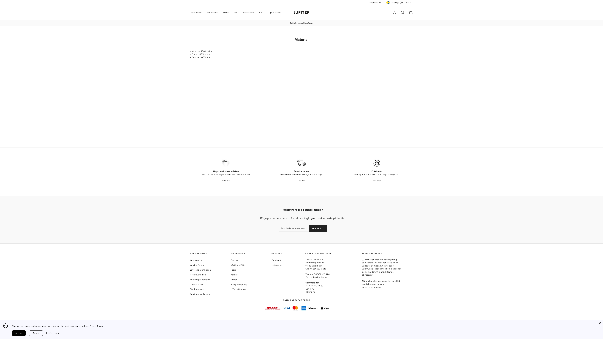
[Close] (599, 323)
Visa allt (226, 180)
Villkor (234, 279)
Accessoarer (248, 12)
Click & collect (197, 284)
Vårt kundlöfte (238, 265)
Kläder (226, 12)
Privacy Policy (96, 326)
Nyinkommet (196, 12)
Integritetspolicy (239, 284)
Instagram (277, 265)
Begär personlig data (200, 294)
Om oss (234, 260)
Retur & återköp (198, 274)
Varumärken (212, 12)
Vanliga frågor (197, 265)
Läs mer (301, 180)
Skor (236, 12)
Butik (261, 12)
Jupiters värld (274, 12)
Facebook (276, 260)
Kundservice (196, 260)
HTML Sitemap (238, 289)
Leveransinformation (200, 270)
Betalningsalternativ (200, 279)
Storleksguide (197, 289)
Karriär (234, 274)
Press (233, 270)
